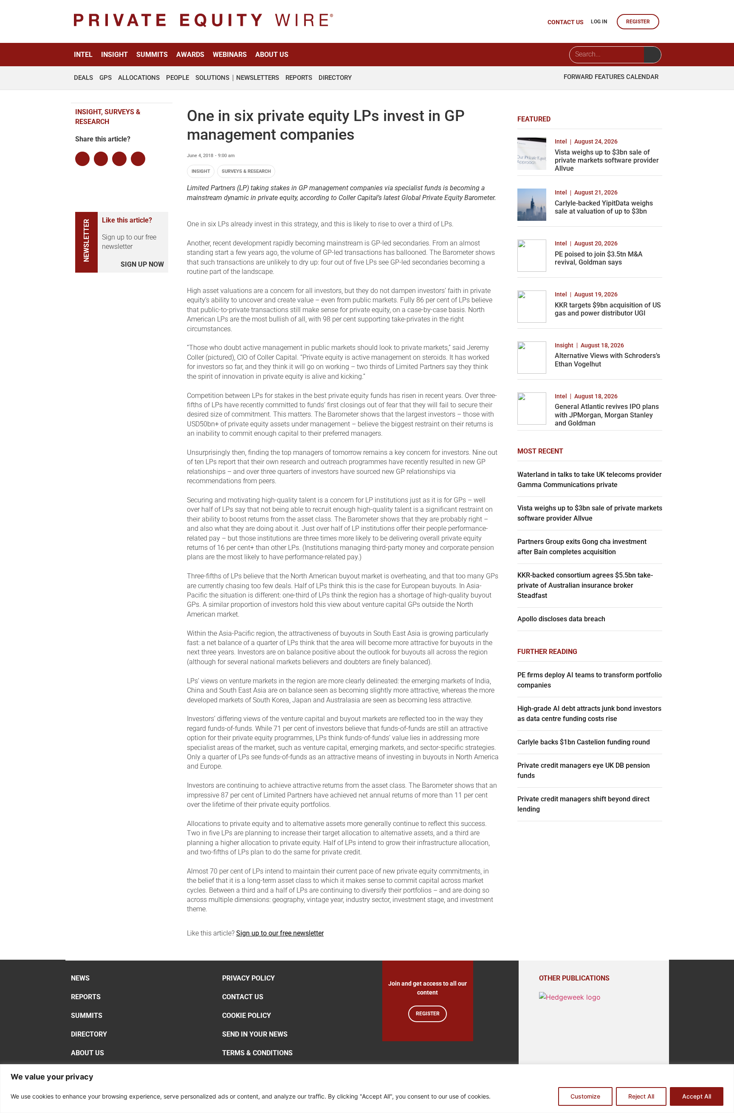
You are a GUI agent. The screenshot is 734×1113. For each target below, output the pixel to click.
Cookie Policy (246, 1016)
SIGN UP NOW (142, 264)
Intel (83, 55)
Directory (335, 78)
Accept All (696, 1096)
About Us (271, 55)
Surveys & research (246, 171)
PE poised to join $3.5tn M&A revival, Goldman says (599, 258)
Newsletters (257, 78)
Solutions (212, 78)
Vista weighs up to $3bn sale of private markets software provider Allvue (607, 160)
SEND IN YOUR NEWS (255, 1034)
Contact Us (242, 997)
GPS (105, 78)
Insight (114, 55)
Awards (190, 55)
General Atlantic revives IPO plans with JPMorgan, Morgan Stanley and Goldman (607, 415)
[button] (82, 159)
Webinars (230, 55)
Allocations (139, 78)
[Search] (652, 55)
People (177, 78)
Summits (152, 55)
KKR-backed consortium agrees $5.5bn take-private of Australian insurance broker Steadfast (585, 585)
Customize (585, 1096)
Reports (298, 78)
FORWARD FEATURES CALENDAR (611, 77)
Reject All (641, 1096)
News (80, 978)
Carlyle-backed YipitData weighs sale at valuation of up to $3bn (604, 207)
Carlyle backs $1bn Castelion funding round (583, 742)
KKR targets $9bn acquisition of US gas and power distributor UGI (608, 309)
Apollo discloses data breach (561, 619)
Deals (83, 78)
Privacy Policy (248, 978)
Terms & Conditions (257, 1053)
